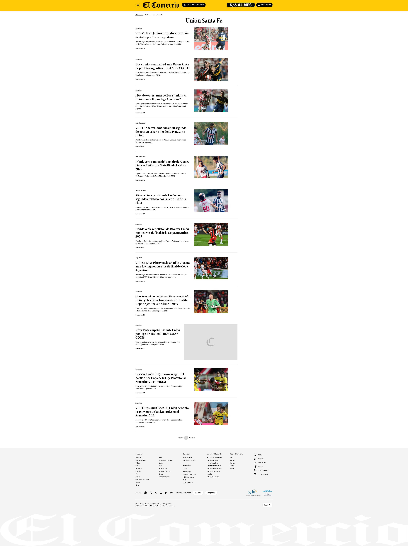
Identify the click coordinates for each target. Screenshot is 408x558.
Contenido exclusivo (142, 479)
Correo (232, 463)
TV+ (160, 466)
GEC (231, 457)
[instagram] (156, 492)
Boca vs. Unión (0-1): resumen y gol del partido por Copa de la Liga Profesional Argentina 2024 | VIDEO (160, 378)
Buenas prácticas (212, 463)
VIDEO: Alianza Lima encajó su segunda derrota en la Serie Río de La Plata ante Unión (160, 131)
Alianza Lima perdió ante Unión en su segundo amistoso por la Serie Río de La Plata (161, 199)
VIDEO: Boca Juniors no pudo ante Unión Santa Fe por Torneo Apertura (162, 35)
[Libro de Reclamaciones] (268, 492)
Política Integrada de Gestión (213, 472)
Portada (138, 457)
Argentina (138, 28)
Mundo (137, 482)
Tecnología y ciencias (166, 460)
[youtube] (161, 492)
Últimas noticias (140, 460)
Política (137, 466)
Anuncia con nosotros (214, 466)
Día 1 (184, 480)
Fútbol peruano (140, 123)
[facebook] (145, 492)
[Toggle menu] (137, 5)
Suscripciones (187, 457)
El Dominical (163, 468)
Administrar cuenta (189, 460)
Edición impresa (164, 477)
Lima (137, 485)
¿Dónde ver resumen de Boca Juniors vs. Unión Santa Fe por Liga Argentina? (161, 97)
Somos (137, 477)
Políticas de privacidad (214, 468)
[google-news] (171, 492)
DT (136, 474)
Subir (266, 505)
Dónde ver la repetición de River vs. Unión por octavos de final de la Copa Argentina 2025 (162, 232)
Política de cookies (213, 477)
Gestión (232, 460)
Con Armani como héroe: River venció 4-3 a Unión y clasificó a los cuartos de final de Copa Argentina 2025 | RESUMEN (163, 300)
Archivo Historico (164, 471)
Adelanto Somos (188, 477)
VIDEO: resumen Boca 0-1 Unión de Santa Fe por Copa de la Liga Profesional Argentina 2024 (162, 411)
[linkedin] (166, 492)
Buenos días (187, 471)
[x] (150, 492)
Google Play (211, 493)
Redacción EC (140, 48)
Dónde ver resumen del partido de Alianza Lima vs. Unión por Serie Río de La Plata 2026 (162, 165)
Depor (232, 468)
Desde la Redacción (189, 474)
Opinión (138, 471)
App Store (198, 493)
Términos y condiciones (214, 457)
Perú (160, 457)
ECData (137, 463)
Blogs (161, 474)
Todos (185, 469)
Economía (138, 468)
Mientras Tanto (188, 483)
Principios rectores (213, 460)
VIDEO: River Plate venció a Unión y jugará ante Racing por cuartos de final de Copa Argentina (162, 266)
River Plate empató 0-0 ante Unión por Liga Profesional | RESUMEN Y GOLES (157, 333)
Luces (161, 463)
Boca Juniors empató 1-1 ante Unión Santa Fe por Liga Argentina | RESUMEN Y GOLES (162, 66)
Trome (232, 466)
